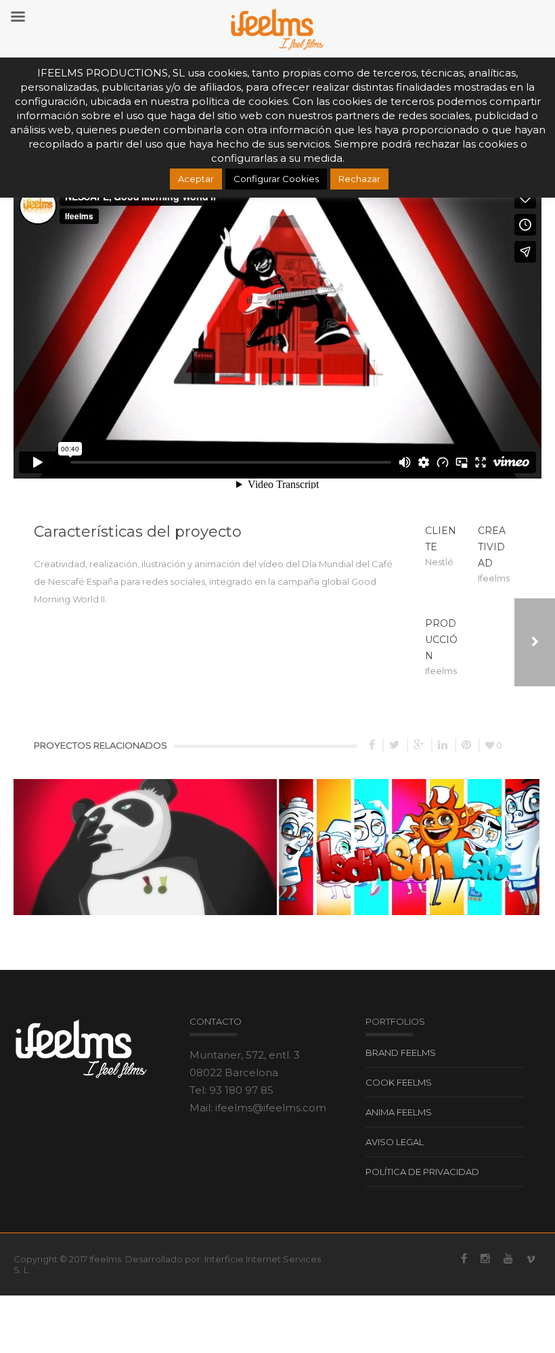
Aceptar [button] (196, 178)
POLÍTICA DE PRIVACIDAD (422, 1171)
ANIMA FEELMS (398, 1112)
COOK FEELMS (398, 1082)
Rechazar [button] (359, 178)
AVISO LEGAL (394, 1141)
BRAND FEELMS (400, 1052)
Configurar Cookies (276, 178)
